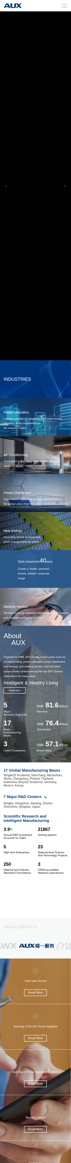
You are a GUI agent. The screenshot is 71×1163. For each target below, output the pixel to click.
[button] (6, 186)
